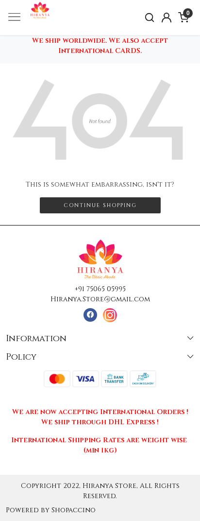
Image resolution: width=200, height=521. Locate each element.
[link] (149, 17)
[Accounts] (166, 17)
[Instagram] (110, 315)
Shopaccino (73, 510)
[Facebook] (90, 315)
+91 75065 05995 (100, 289)
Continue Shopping (100, 205)
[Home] (59, 28)
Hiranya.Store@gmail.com (100, 299)
